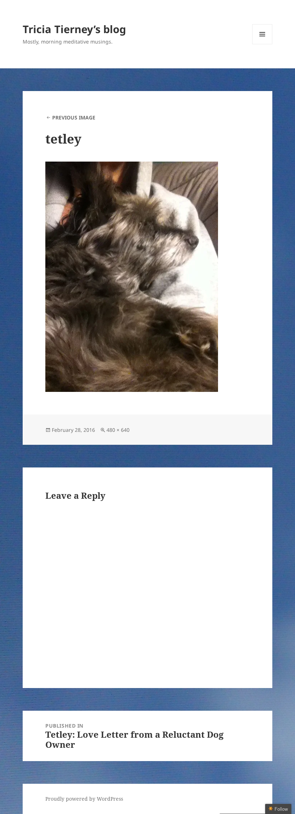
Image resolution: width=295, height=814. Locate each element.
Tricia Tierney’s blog (74, 29)
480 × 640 (118, 429)
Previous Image (73, 117)
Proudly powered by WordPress (84, 798)
